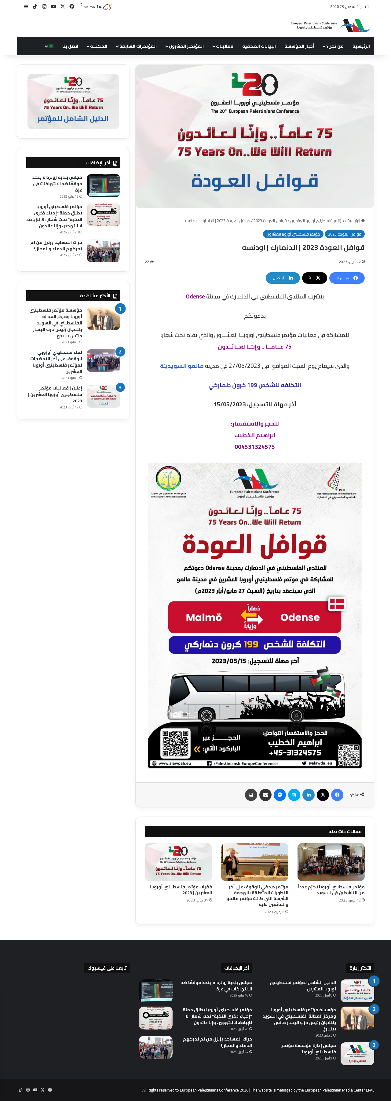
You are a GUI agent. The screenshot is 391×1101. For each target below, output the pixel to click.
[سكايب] (294, 795)
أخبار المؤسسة (299, 46)
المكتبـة (98, 46)
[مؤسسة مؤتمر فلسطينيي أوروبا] (328, 25)
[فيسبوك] (337, 795)
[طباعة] (251, 795)
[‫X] (323, 795)
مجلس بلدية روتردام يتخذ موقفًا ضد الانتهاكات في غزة (57, 183)
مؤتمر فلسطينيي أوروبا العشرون (317, 220)
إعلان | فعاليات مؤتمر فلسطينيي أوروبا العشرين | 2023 (55, 394)
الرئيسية (361, 46)
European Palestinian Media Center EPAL (339, 1090)
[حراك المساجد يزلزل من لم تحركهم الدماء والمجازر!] (103, 250)
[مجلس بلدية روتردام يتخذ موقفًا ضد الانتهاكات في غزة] (103, 185)
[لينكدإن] (308, 795)
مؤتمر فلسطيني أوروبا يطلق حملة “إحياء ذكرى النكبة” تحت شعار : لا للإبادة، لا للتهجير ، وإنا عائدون (54, 216)
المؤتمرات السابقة (138, 46)
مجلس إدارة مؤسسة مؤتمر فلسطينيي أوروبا (308, 1048)
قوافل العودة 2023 (270, 220)
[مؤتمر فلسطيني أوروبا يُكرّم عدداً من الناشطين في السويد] (331, 862)
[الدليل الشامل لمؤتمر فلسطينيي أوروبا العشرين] (357, 990)
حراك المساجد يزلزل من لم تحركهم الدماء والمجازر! (56, 245)
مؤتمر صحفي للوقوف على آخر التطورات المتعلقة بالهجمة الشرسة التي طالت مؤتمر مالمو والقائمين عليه (257, 895)
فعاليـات (224, 46)
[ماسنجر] (280, 795)
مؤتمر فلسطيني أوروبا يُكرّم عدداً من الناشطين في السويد (331, 890)
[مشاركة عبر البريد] (265, 795)
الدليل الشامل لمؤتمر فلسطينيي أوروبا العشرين (303, 985)
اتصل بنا (70, 46)
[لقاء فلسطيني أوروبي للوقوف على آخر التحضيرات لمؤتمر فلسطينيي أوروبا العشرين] (103, 360)
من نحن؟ (335, 46)
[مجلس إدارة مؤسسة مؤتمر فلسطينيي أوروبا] (357, 1053)
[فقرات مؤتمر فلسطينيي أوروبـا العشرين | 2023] (178, 862)
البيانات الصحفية (259, 46)
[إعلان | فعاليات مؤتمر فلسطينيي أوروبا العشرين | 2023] (103, 396)
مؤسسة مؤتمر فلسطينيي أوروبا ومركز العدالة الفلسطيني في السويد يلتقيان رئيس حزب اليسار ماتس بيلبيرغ (55, 323)
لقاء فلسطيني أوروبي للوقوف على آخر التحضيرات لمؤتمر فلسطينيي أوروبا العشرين (56, 361)
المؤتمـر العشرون (186, 46)
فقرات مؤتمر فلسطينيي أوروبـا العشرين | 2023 (181, 890)
